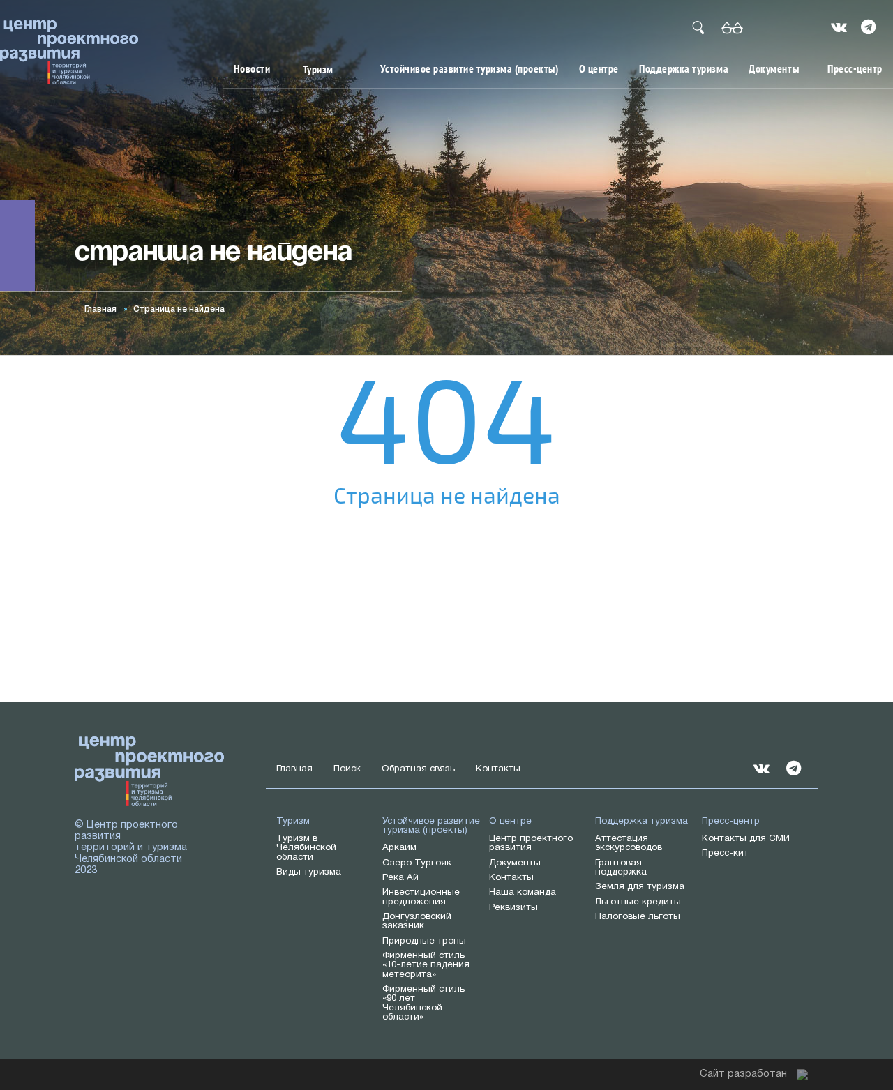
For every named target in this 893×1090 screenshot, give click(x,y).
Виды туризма (308, 872)
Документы (774, 68)
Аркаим (399, 847)
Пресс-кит (725, 853)
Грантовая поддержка (621, 867)
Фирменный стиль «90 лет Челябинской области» (423, 1003)
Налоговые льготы (637, 916)
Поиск (347, 768)
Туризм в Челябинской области (306, 848)
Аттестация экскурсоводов (628, 843)
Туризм (318, 69)
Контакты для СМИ (746, 838)
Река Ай (400, 877)
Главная (100, 309)
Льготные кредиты (638, 902)
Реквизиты (513, 907)
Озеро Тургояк (416, 863)
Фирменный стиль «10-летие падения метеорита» (426, 965)
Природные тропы (424, 941)
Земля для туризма (639, 886)
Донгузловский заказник (416, 921)
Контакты (498, 768)
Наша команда (522, 892)
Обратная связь (418, 768)
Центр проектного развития (531, 843)
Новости (252, 68)
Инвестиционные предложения (421, 897)
